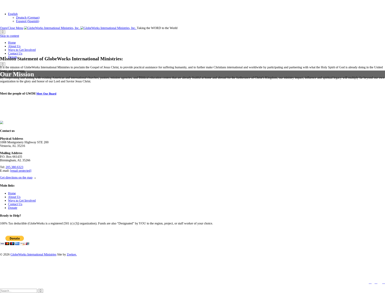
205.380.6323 (14, 167)
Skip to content (9, 35)
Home (12, 193)
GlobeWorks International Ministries (33, 254)
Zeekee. (72, 254)
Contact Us (15, 204)
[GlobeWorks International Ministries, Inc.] (80, 28)
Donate (12, 207)
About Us (14, 197)
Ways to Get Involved (22, 200)
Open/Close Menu (11, 28)
